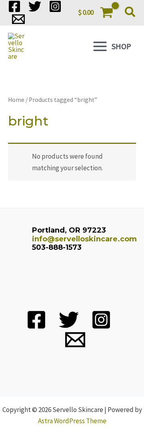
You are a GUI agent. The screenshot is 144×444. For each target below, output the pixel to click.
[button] (130, 13)
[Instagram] (55, 6)
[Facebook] (14, 6)
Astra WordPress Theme (72, 420)
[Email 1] (18, 19)
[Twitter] (34, 6)
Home (16, 100)
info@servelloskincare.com (84, 239)
